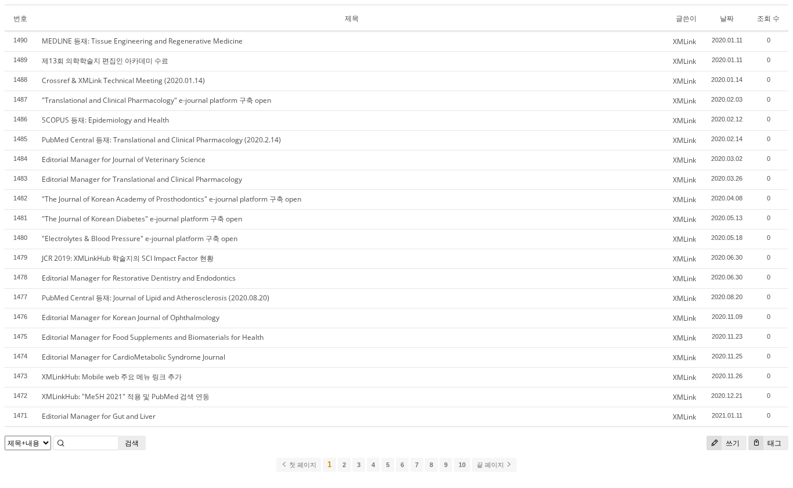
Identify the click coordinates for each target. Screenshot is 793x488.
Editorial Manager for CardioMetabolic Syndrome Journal (133, 357)
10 (462, 464)
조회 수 (768, 18)
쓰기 (732, 443)
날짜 (727, 18)
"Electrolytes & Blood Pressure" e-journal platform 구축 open (139, 238)
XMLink (684, 41)
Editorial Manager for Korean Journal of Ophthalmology (130, 317)
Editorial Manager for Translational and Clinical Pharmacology (142, 179)
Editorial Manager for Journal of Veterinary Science (124, 159)
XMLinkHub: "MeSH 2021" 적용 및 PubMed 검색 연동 (126, 396)
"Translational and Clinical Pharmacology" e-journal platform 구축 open (156, 100)
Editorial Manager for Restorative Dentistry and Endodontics (139, 278)
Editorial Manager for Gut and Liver (99, 416)
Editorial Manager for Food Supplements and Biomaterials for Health (153, 337)
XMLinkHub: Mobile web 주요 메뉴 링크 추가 (112, 377)
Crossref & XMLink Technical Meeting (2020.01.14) (123, 80)
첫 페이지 (301, 464)
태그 (773, 443)
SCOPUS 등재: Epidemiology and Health (105, 120)
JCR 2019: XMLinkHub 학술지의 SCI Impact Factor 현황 (128, 258)
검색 (132, 443)
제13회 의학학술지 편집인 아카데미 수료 (105, 61)
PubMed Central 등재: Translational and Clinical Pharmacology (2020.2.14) (161, 140)
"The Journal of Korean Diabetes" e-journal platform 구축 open (142, 219)
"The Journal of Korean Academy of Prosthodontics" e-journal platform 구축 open (171, 199)
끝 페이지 (491, 464)
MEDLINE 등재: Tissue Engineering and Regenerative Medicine (142, 41)
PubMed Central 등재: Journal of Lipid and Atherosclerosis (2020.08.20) (155, 298)
